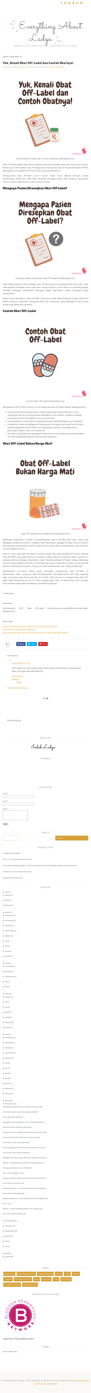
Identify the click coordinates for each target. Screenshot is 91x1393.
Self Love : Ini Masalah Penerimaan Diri (17, 859)
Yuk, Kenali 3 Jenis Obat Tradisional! (19, 629)
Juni (6, 1007)
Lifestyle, (60, 67)
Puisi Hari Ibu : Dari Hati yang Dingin (16, 1142)
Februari (8, 905)
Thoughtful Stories (12, 1285)
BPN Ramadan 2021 (26, 1274)
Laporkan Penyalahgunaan (18, 1338)
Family (58, 1274)
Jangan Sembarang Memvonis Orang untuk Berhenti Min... (25, 1178)
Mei (6, 946)
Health (76, 1274)
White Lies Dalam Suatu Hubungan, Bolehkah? (20, 1112)
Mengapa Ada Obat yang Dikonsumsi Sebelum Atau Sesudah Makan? (36, 632)
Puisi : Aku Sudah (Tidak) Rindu (14, 1214)
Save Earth (66, 1279)
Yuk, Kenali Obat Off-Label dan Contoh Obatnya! (21, 1137)
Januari (8, 956)
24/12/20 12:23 (24, 663)
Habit (67, 1274)
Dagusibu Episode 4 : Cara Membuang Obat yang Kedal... (24, 1188)
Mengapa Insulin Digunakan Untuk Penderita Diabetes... (24, 1122)
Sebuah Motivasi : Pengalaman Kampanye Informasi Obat (25, 1132)
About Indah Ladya (10, 1351)
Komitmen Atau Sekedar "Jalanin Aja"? (17, 1127)
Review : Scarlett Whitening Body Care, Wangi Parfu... (23, 1209)
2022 (7, 994)
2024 (7, 912)
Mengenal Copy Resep (11, 853)
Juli (6, 941)
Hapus (20, 676)
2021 (7, 1034)
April (7, 1012)
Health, (52, 67)
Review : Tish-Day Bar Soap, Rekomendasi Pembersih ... (24, 1163)
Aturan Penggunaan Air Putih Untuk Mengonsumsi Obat (30, 626)
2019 (7, 1253)
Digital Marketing (45, 1274)
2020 (7, 1101)
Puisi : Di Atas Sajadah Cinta (13, 1173)
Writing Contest (30, 1285)
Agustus (8, 895)
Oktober (8, 926)
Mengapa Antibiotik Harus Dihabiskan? (17, 1168)
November (9, 920)
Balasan (15, 679)
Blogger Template (80, 1380)
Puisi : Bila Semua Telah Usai (13, 1183)
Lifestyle (8, 1279)
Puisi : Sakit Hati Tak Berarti (13, 1117)
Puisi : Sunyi (7, 1203)
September (9, 931)
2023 (7, 963)
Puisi (56, 1279)
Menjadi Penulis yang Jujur (13, 878)
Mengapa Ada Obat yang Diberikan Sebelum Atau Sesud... (25, 1158)
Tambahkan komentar (17, 688)
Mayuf (15, 663)
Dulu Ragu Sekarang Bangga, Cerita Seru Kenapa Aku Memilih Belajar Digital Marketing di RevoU (40, 865)
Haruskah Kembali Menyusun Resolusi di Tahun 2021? (23, 1107)
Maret (7, 900)
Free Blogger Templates (45, 1383)
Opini (36, 1279)
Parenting (46, 1279)
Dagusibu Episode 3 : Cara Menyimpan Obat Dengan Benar (25, 1198)
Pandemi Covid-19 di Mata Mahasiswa (17, 872)
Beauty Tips (9, 1274)
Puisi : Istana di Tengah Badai (13, 1193)
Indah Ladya (18, 67)
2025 (7, 892)
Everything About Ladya (50, 33)
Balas (14, 676)
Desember (9, 915)
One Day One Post (23, 1279)
